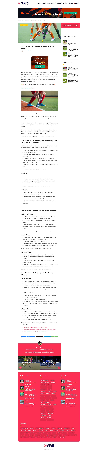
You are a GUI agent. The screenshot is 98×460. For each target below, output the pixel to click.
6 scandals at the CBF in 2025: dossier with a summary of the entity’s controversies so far (30, 404)
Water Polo (43, 419)
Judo (47, 400)
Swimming (43, 413)
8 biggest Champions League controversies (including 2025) (30, 389)
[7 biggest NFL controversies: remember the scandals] (22, 382)
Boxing (50, 389)
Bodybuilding (43, 389)
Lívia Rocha (39, 347)
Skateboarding (50, 408)
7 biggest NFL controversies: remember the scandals (30, 383)
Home (19, 20)
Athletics (71, 3)
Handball (54, 398)
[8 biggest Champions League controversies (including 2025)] (22, 388)
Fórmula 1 (48, 395)
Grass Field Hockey (24, 20)
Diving (42, 393)
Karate (52, 400)
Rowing (49, 404)
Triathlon (43, 417)
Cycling (54, 391)
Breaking (43, 391)
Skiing (47, 411)
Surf (52, 411)
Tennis (49, 415)
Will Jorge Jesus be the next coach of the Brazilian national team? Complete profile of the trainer (31, 396)
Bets (50, 387)
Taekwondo (43, 415)
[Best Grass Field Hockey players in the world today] (65, 42)
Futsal (42, 395)
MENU (38, 3)
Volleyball (49, 417)
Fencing (47, 393)
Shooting (43, 408)
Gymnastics (47, 398)
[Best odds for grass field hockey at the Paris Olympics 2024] (65, 48)
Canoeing (49, 391)
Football (44, 3)
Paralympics (43, 404)
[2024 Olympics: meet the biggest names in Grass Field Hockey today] (65, 54)
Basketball (59, 3)
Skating (42, 411)
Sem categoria (49, 406)
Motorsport (47, 402)
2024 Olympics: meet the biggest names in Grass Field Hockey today (39, 329)
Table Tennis (50, 413)
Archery (52, 380)
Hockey (42, 400)
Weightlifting (50, 419)
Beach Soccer (44, 387)
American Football (51, 3)
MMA (42, 402)
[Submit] (76, 25)
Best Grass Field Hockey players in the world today (35, 327)
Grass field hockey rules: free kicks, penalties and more (36, 331)
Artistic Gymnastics (45, 382)
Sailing (42, 406)
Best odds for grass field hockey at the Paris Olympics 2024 (73, 49)
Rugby (55, 404)
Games (53, 395)
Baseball (65, 3)
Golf (42, 398)
